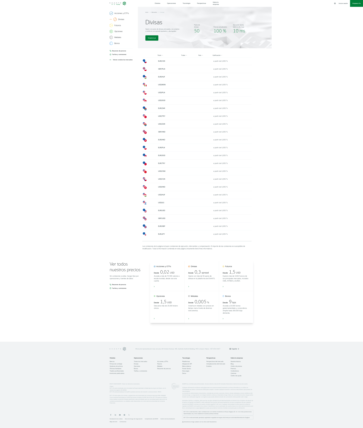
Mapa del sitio (113, 421)
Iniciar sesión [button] (343, 3)
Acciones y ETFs (162, 361)
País (199, 55)
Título (159, 55)
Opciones (137, 366)
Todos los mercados (140, 361)
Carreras (233, 373)
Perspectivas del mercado (214, 361)
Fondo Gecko (186, 368)
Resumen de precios (164, 368)
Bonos (136, 368)
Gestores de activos (116, 366)
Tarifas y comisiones (140, 371)
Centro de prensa (236, 366)
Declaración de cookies (116, 419)
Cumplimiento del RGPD (151, 419)
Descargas (185, 371)
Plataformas (186, 361)
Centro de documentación (167, 419)
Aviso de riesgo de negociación (133, 419)
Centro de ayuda (236, 376)
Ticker (183, 55)
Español (234, 349)
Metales (159, 366)
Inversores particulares (117, 373)
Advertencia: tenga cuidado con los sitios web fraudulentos (200, 422)
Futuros (159, 364)
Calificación (217, 55)
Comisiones (123, 421)
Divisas (136, 364)
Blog (232, 364)
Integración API (187, 364)
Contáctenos (235, 371)
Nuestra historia (236, 361)
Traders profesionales (117, 371)
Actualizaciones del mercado (215, 364)
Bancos (112, 361)
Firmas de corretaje (116, 364)
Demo (184, 373)
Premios (233, 368)
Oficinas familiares (115, 368)
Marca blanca (186, 366)
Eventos (209, 366)
